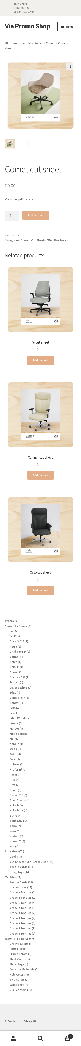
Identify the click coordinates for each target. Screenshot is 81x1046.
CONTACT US (21, 8)
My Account (13, 1038)
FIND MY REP (20, 4)
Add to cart (36, 215)
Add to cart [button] (40, 360)
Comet (50, 43)
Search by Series (32, 43)
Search (40, 1038)
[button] (69, 66)
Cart (62, 1035)
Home (13, 43)
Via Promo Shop (27, 26)
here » (28, 199)
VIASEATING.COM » (24, 11)
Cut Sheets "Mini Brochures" (50, 240)
